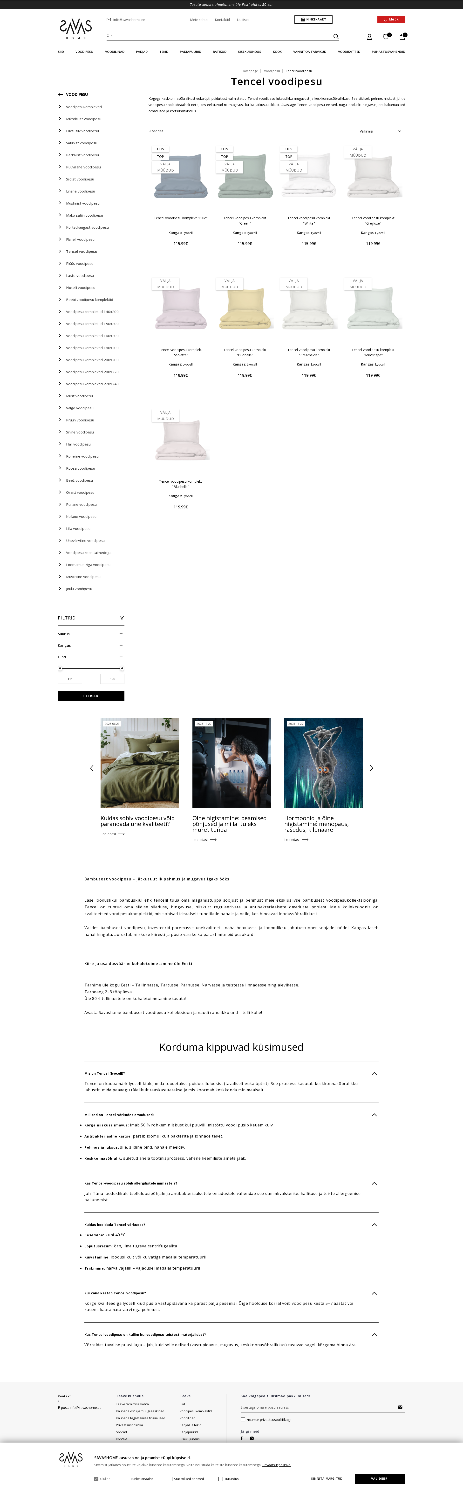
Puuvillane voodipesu (83, 167)
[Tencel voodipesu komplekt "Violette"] (180, 308)
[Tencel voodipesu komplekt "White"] (308, 177)
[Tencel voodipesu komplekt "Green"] (244, 177)
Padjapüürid (190, 51)
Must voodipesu (79, 395)
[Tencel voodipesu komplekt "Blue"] (180, 177)
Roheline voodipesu (82, 456)
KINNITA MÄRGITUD (327, 1479)
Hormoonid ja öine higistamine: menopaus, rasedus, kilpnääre (316, 823)
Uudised (243, 19)
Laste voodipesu (80, 275)
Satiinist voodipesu (81, 142)
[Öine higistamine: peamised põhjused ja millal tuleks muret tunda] (231, 763)
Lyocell (188, 233)
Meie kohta (199, 19)
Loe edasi (108, 834)
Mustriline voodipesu (83, 576)
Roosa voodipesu (80, 468)
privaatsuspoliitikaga (276, 1419)
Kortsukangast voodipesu (87, 227)
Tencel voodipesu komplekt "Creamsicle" (308, 352)
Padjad (142, 51)
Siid (61, 51)
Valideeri (380, 1479)
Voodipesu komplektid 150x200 (92, 323)
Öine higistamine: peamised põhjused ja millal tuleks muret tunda (229, 823)
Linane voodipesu (80, 191)
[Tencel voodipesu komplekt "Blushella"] (180, 440)
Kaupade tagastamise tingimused (140, 1418)
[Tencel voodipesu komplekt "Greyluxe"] (373, 177)
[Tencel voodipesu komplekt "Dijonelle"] (244, 308)
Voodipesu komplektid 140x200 (92, 311)
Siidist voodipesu (80, 179)
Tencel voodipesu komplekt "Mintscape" (373, 352)
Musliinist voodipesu (83, 203)
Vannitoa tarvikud (309, 51)
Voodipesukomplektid (84, 106)
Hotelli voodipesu (80, 287)
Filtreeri (91, 696)
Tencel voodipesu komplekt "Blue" (181, 218)
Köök (277, 51)
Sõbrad (121, 1432)
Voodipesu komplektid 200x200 (92, 359)
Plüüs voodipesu (79, 263)
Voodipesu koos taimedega (88, 552)
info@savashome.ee (129, 19)
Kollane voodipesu (81, 516)
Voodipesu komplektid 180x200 (92, 347)
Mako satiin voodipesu (84, 215)
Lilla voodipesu (78, 528)
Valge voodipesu (80, 408)
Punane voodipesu (81, 504)
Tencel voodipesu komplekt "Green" (244, 221)
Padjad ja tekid (190, 1425)
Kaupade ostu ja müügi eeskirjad (140, 1411)
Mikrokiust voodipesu (83, 118)
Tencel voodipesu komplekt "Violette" (180, 352)
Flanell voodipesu (80, 239)
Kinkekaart (316, 19)
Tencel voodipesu (81, 251)
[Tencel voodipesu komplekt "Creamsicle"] (308, 308)
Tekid (163, 51)
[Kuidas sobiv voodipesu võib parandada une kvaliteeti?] (140, 763)
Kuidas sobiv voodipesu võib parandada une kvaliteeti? (138, 821)
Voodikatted (349, 51)
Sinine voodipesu (80, 432)
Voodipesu (84, 51)
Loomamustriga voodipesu (88, 564)
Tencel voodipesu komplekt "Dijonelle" (244, 352)
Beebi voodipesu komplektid (89, 299)
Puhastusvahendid (388, 51)
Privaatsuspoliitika (129, 1425)
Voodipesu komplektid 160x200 (92, 335)
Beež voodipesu (79, 480)
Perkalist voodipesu (82, 155)
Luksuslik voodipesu (82, 130)
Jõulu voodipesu (79, 588)
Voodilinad (114, 51)
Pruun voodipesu (80, 420)
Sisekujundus (249, 51)
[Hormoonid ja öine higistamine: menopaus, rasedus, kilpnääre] (323, 763)
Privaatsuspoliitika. (276, 1465)
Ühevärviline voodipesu (85, 540)
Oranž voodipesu (80, 492)
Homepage (250, 71)
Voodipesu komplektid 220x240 (92, 383)
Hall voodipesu (78, 444)
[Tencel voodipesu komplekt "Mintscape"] (373, 308)
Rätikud (219, 51)
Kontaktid (222, 19)
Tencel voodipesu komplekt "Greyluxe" (373, 221)
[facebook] (242, 1438)
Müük (394, 19)
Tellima (400, 1407)
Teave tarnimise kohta (132, 1404)
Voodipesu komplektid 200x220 (92, 371)
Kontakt (64, 1396)
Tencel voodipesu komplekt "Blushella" (180, 484)
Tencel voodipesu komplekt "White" (308, 221)
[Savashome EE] (76, 29)
